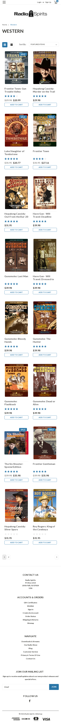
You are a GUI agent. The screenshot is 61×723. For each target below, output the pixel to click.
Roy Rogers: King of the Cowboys (44, 528)
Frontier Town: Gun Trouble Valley (15, 90)
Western (13, 25)
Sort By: (22, 44)
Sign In (30, 609)
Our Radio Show (30, 645)
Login (39, 2)
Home (4, 25)
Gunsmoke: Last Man (16, 276)
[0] (53, 2)
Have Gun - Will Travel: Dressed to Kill (43, 278)
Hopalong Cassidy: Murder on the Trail (44, 90)
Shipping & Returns (30, 620)
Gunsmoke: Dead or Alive (44, 403)
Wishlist (30, 606)
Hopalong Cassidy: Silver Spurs (15, 528)
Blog (30, 648)
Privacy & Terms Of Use (30, 655)
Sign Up (48, 2)
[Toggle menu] (4, 4)
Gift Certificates (30, 602)
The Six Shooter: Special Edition (13, 465)
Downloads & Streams (30, 641)
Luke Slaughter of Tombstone (14, 152)
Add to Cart (16, 104)
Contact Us (30, 658)
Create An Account (30, 613)
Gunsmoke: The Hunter (41, 340)
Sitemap (30, 623)
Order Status (30, 616)
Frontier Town (41, 151)
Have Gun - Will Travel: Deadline (42, 215)
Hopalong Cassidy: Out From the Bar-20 (16, 215)
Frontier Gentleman (44, 463)
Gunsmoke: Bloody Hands (15, 340)
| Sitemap (38, 714)
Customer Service (30, 652)
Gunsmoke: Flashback (10, 403)
